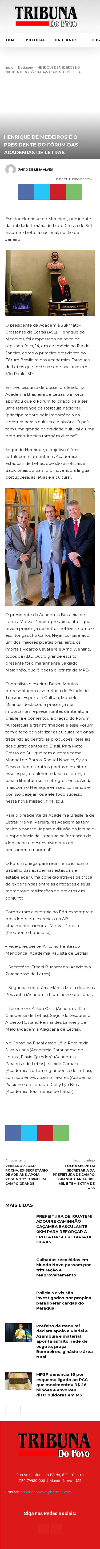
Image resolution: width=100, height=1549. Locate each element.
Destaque (25, 67)
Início (9, 67)
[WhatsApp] (74, 192)
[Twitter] (42, 192)
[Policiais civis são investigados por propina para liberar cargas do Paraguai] (18, 1299)
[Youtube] (56, 1529)
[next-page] (17, 1409)
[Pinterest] (58, 192)
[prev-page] (8, 1409)
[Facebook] (26, 192)
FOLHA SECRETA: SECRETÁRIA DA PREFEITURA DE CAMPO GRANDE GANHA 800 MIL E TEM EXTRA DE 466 (74, 1177)
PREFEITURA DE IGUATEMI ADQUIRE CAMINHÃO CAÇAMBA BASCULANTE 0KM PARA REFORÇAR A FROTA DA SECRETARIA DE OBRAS (64, 1229)
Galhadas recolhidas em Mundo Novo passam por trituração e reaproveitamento (63, 1267)
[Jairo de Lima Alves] (11, 169)
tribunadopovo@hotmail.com (46, 1491)
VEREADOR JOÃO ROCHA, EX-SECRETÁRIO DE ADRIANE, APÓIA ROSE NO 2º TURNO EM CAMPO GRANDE (26, 1175)
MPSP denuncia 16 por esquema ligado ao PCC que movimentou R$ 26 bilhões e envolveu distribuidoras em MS (62, 1384)
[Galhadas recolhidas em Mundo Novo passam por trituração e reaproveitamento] (18, 1266)
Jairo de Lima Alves (35, 169)
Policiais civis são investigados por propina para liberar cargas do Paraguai (63, 1300)
